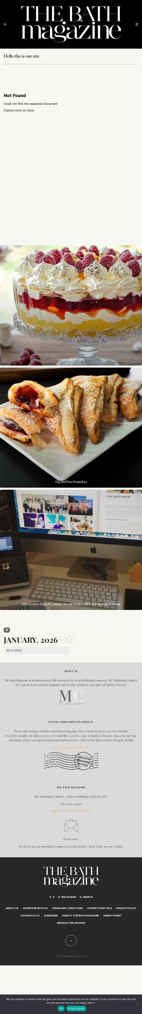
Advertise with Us (35, 908)
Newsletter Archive (71, 923)
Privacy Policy (126, 908)
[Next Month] (70, 639)
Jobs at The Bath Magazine (80, 915)
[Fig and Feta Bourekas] (71, 428)
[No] (137, 1004)
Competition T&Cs (99, 908)
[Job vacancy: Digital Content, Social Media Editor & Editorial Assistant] (71, 550)
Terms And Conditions (67, 908)
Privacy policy (76, 1008)
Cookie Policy (30, 915)
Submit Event (112, 915)
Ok (61, 1008)
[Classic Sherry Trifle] (71, 305)
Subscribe (51, 915)
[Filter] (7, 630)
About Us (12, 908)
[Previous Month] (63, 639)
